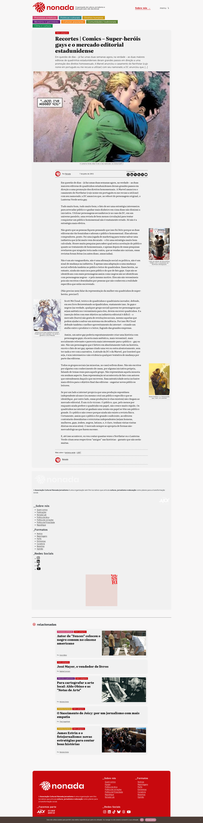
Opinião (40, 549)
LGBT (79, 452)
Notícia (39, 533)
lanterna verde (70, 452)
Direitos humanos (93, 17)
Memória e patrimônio (46, 21)
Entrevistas (41, 541)
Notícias (141, 782)
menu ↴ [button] (164, 8)
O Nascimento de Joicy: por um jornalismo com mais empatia (98, 715)
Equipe (107, 784)
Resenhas (41, 546)
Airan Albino (63, 655)
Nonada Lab (41, 515)
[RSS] (139, 174)
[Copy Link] (135, 174)
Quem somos (42, 510)
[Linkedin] (131, 174)
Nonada (68, 174)
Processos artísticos (45, 17)
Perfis (39, 539)
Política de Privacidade (46, 522)
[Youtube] (146, 174)
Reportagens (42, 536)
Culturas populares (73, 21)
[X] (142, 174)
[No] (200, 820)
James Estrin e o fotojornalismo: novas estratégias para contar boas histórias (75, 738)
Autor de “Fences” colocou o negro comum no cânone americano (78, 639)
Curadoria (41, 544)
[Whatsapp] (128, 174)
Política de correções (45, 520)
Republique (41, 525)
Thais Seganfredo (65, 721)
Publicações (41, 512)
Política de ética (43, 517)
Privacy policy (150, 820)
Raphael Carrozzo (65, 671)
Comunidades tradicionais (102, 21)
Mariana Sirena (64, 702)
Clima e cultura (42, 25)
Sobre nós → (143, 8)
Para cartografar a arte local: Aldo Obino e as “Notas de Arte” (75, 686)
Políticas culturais (70, 17)
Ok (142, 820)
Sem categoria (62, 33)
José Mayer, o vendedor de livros (82, 666)
